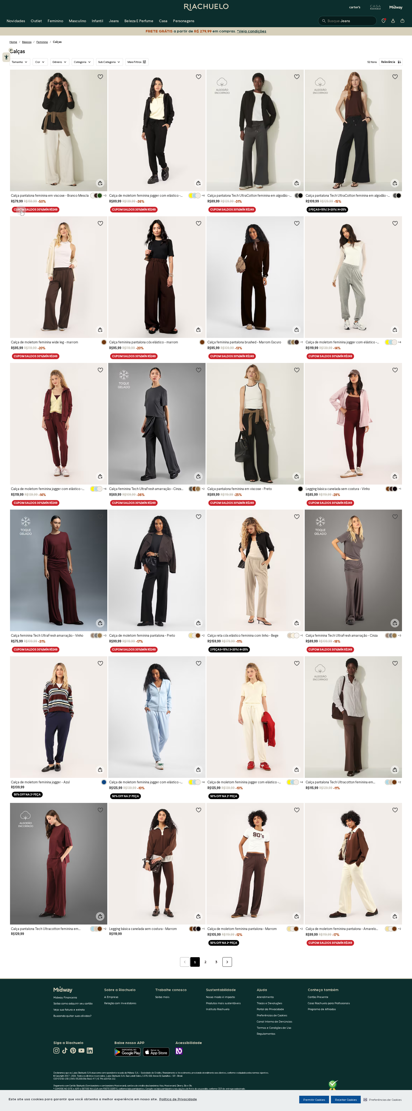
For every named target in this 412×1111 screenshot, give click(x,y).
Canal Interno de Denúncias (274, 1021)
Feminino (42, 42)
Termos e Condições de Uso (274, 1027)
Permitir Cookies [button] (314, 1099)
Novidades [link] (16, 20)
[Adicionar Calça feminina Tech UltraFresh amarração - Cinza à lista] (395, 516)
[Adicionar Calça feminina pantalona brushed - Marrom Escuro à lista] (296, 223)
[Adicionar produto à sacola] (100, 183)
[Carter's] (355, 7)
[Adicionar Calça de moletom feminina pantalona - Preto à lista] (198, 516)
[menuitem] (16, 21)
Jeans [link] (114, 20)
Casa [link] (163, 20)
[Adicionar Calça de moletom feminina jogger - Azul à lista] (100, 663)
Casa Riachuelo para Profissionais (329, 1003)
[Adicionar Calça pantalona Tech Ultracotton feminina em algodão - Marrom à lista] (395, 663)
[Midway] (396, 7)
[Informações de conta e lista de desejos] (393, 21)
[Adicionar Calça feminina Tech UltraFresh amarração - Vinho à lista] (100, 516)
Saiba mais (162, 997)
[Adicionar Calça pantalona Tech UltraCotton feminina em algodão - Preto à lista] (395, 76)
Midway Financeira (65, 997)
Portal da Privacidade (270, 1009)
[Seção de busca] (347, 21)
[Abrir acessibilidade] (6, 57)
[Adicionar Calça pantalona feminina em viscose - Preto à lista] (296, 369)
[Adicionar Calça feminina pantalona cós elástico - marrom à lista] (198, 223)
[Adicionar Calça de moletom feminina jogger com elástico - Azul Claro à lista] (198, 663)
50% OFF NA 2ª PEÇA (27, 794)
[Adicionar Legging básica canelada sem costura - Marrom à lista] (198, 809)
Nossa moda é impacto (220, 997)
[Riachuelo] (206, 7)
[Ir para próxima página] (227, 962)
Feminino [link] (55, 20)
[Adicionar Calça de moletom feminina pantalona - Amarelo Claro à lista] (395, 809)
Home (13, 42)
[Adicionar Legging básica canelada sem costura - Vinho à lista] (395, 369)
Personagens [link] (183, 20)
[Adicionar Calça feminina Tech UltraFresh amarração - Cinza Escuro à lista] (198, 369)
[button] (382, 1099)
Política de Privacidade (178, 1099)
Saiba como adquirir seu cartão (73, 1003)
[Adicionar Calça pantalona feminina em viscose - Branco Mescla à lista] (100, 76)
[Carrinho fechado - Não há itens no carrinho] (402, 21)
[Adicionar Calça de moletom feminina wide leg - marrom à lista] (100, 223)
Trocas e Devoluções (269, 1003)
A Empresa (111, 997)
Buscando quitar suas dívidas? (72, 1016)
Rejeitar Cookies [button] (346, 1099)
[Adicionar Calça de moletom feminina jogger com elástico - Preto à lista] (198, 76)
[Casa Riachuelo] (375, 7)
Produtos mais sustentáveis (223, 1003)
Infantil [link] (97, 20)
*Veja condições (252, 30)
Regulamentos (266, 1033)
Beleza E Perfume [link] (138, 20)
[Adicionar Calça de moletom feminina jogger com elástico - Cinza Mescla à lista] (395, 223)
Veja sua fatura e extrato (69, 1009)
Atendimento (265, 997)
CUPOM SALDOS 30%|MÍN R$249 (35, 209)
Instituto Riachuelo (217, 1009)
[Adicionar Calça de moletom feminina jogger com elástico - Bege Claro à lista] (296, 663)
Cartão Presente (318, 997)
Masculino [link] (77, 20)
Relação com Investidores (120, 1003)
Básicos (26, 42)
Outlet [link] (36, 20)
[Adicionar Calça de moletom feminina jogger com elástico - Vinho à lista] (100, 369)
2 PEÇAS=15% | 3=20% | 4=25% (327, 209)
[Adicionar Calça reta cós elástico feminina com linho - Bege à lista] (296, 516)
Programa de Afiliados (322, 1009)
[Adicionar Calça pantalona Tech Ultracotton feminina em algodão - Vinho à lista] (100, 809)
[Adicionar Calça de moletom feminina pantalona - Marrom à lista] (296, 809)
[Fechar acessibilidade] (10, 50)
